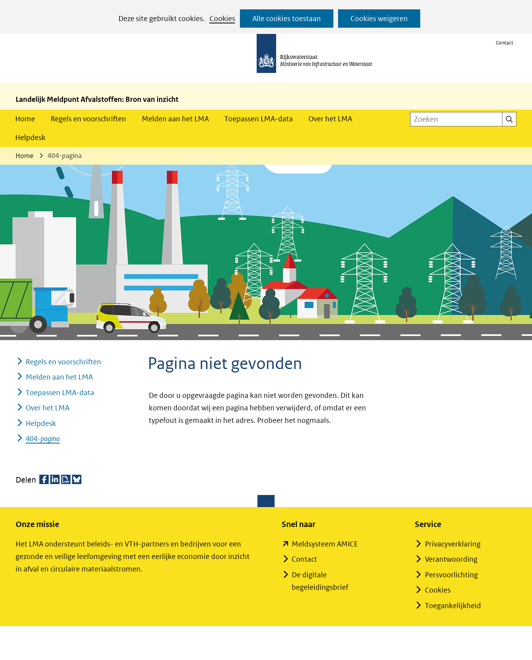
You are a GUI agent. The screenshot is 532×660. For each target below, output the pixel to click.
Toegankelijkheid (453, 605)
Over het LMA (330, 118)
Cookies (222, 18)
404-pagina (43, 438)
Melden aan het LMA (175, 118)
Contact (504, 42)
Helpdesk (30, 137)
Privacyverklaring (453, 543)
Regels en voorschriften (88, 118)
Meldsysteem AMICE (325, 543)
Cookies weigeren (379, 18)
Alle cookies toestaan (286, 18)
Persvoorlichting (451, 574)
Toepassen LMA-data (258, 118)
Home (25, 118)
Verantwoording (451, 559)
